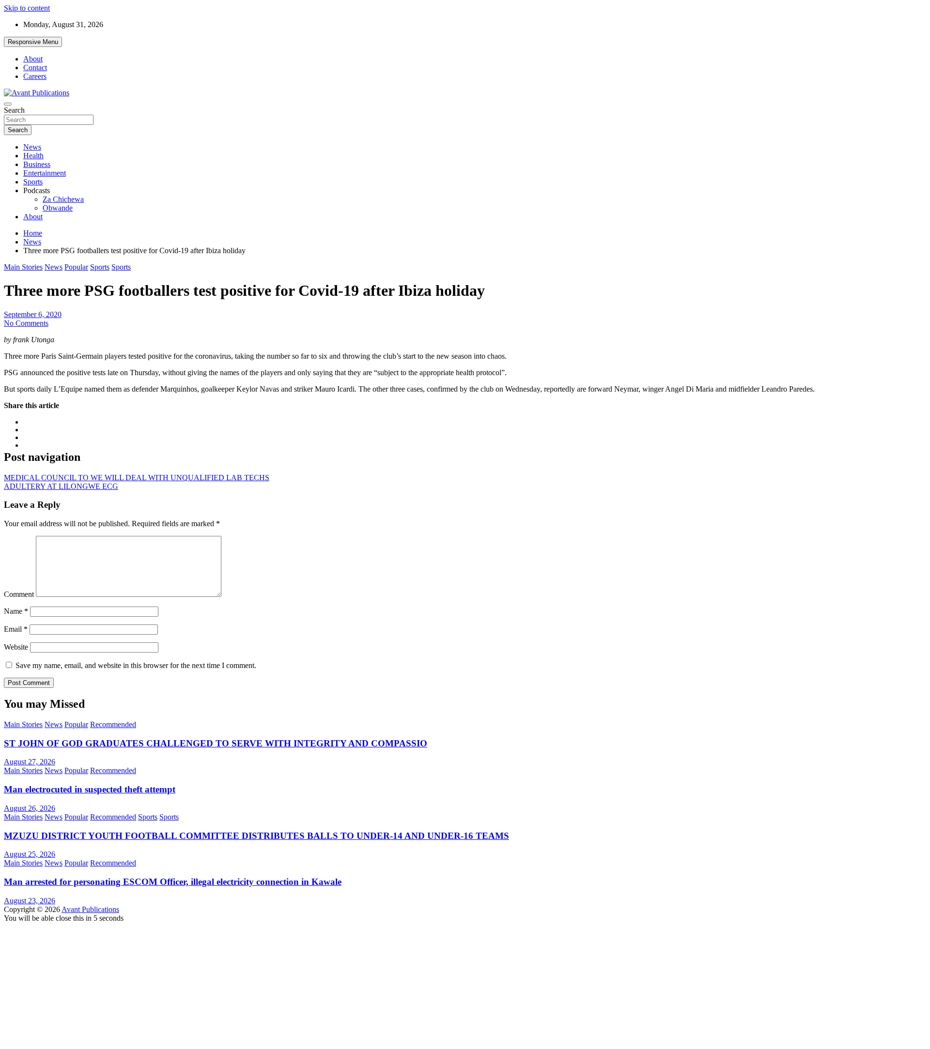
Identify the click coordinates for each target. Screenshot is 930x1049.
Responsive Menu (33, 42)
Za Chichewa (63, 199)
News (32, 147)
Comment (19, 594)
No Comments (26, 323)
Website (16, 647)
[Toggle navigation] (8, 104)
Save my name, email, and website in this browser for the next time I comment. (136, 665)
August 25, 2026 (29, 854)
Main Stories (23, 267)
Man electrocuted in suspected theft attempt (89, 789)
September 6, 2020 (33, 314)
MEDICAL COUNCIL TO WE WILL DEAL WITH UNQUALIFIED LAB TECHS (136, 477)
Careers (34, 76)
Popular (76, 267)
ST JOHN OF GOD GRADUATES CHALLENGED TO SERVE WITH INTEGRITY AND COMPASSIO (215, 743)
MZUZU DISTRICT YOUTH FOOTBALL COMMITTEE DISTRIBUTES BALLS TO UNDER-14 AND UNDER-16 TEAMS (256, 836)
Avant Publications (90, 909)
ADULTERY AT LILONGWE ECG (61, 486)
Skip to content (27, 8)
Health (33, 156)
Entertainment (44, 173)
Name (16, 611)
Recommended (113, 724)
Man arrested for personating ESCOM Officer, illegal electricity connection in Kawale (172, 882)
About (33, 59)
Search (14, 110)
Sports (33, 182)
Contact (35, 67)
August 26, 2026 (29, 808)
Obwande (58, 208)
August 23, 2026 (29, 901)
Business (36, 164)
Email (16, 629)
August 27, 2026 (29, 762)
